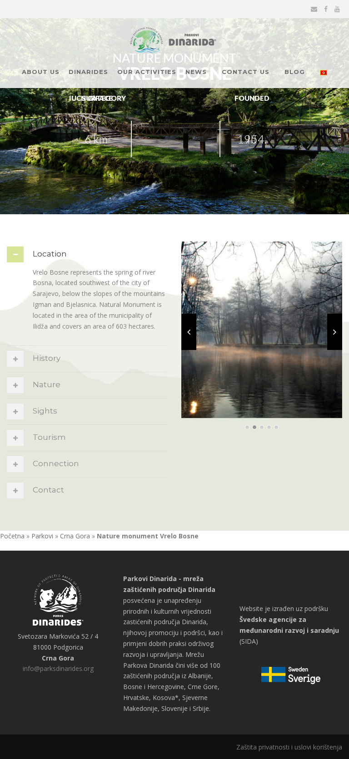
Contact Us (245, 71)
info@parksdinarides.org (58, 668)
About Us (41, 71)
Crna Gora (75, 536)
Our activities (146, 71)
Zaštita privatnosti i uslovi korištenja (289, 747)
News (196, 71)
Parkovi (42, 536)
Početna (12, 536)
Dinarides (88, 71)
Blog (294, 71)
